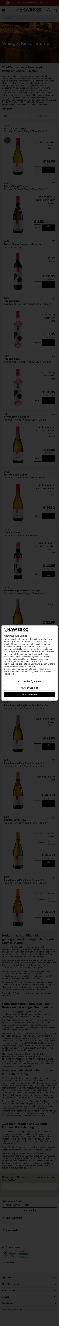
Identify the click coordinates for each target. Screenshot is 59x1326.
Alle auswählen (29, 694)
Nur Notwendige (29, 688)
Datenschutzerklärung (14, 669)
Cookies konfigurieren (29, 681)
